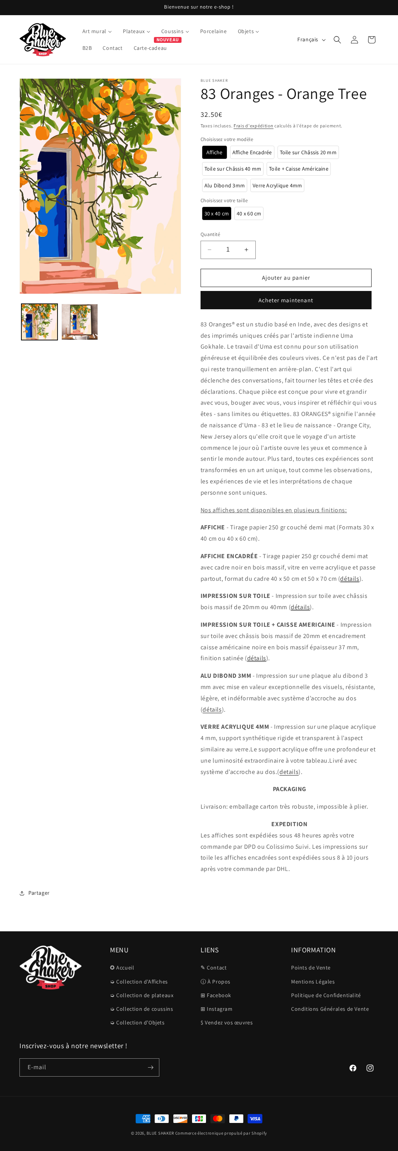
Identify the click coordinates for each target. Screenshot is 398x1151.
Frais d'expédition (254, 126)
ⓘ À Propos (215, 981)
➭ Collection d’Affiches (139, 981)
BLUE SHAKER (160, 1133)
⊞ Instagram (217, 1008)
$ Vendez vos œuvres (227, 1022)
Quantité (210, 234)
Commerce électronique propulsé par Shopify (221, 1133)
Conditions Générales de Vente (330, 1008)
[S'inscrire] (150, 1067)
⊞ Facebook (216, 995)
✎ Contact (214, 967)
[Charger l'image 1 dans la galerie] (39, 322)
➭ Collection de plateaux (141, 995)
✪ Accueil (122, 967)
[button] (337, 39)
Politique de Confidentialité (326, 995)
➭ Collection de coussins (141, 1008)
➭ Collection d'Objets (137, 1022)
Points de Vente (311, 967)
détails (349, 579)
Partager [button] (39, 892)
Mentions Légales (313, 981)
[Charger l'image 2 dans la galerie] (79, 322)
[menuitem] (97, 31)
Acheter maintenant (285, 300)
